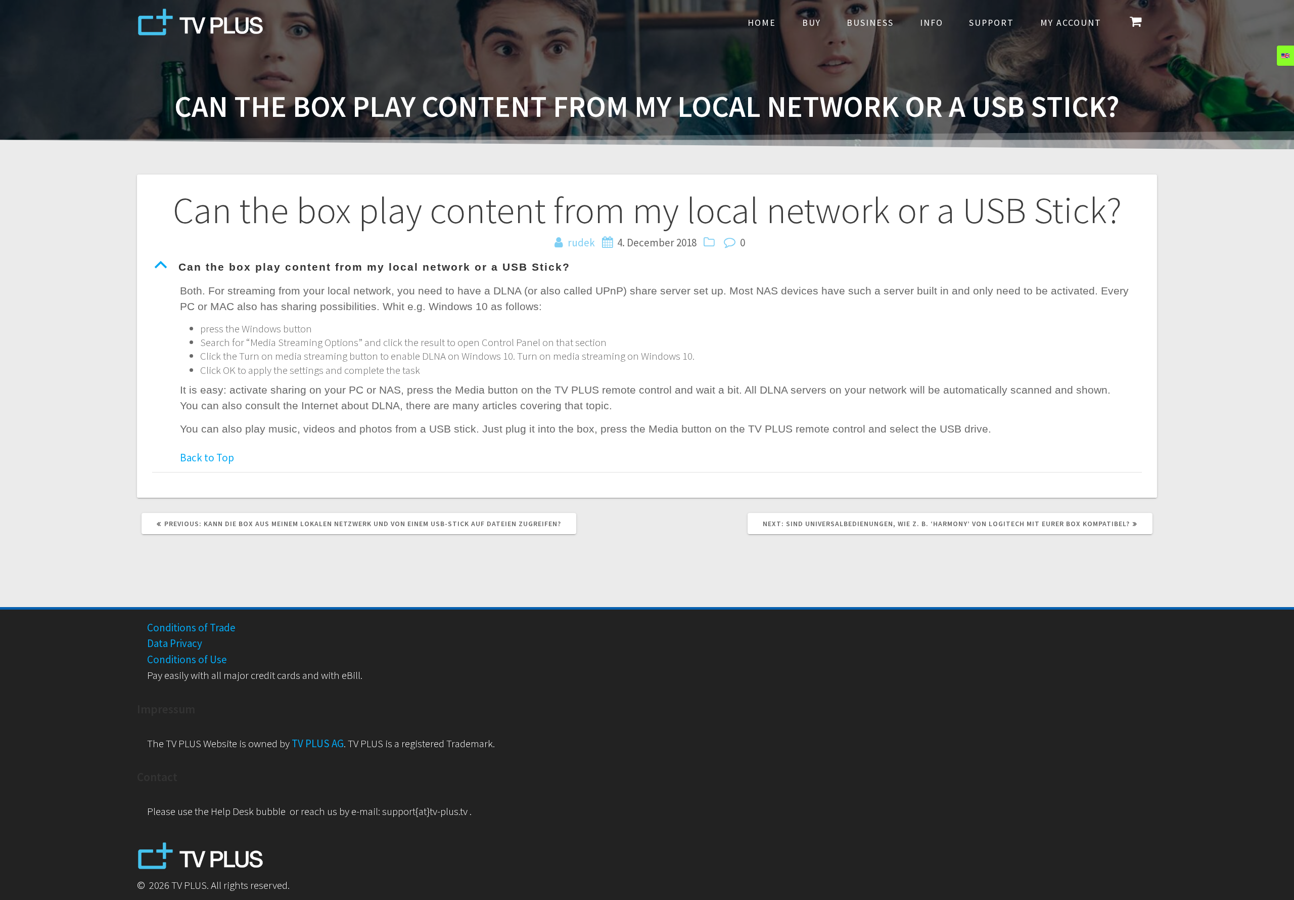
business (870, 22)
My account (1070, 22)
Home (762, 22)
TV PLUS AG (318, 743)
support (991, 22)
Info (931, 22)
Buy (811, 22)
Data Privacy (174, 643)
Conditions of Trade (191, 627)
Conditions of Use (187, 659)
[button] (647, 267)
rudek (581, 242)
